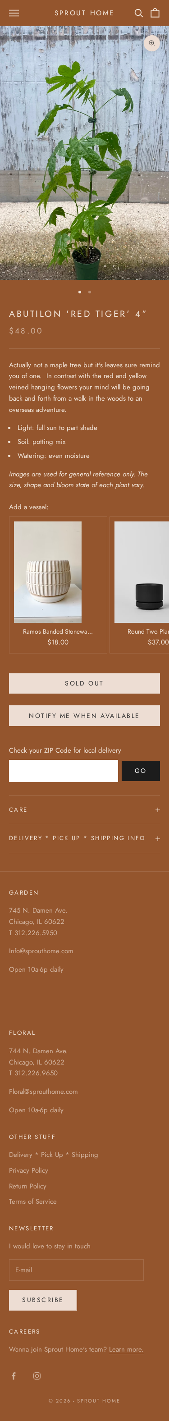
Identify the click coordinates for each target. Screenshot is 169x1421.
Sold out (84, 683)
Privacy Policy (28, 1170)
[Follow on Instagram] (36, 1375)
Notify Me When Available (84, 715)
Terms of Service (33, 1201)
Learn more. (126, 1349)
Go (141, 770)
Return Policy (27, 1186)
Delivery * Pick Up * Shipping (53, 1155)
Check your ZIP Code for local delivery (65, 750)
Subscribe (43, 1299)
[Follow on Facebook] (13, 1375)
